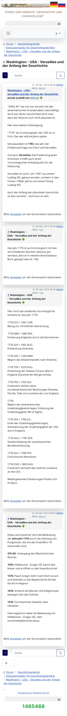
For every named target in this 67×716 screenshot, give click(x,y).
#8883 (59, 226)
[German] (54, 4)
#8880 (59, 85)
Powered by (25, 693)
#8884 (59, 289)
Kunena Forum (41, 693)
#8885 (59, 513)
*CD (41, 229)
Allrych (42, 88)
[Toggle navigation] (8, 33)
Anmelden (16, 214)
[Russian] (62, 4)
